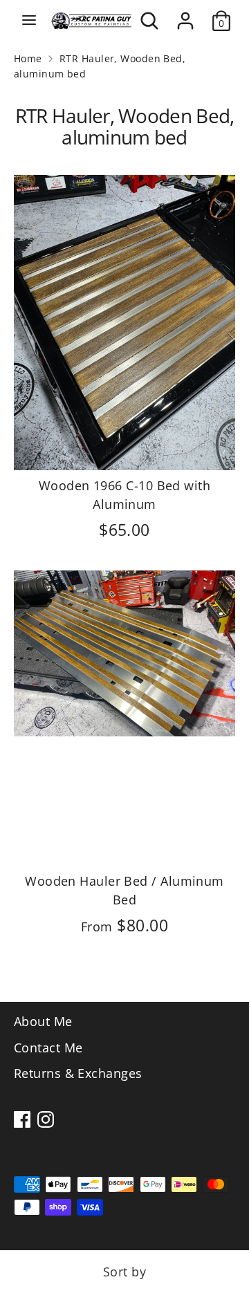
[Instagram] (45, 1119)
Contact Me (48, 1047)
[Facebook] (22, 1119)
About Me (43, 1021)
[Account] (185, 16)
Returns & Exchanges (78, 1073)
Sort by (124, 1271)
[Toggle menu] (29, 20)
